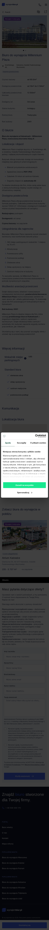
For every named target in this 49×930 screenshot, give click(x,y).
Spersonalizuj (23, 492)
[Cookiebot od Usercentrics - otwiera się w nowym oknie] (35, 436)
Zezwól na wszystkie (24, 485)
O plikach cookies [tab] (38, 443)
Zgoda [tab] (8, 443)
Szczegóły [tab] (21, 443)
